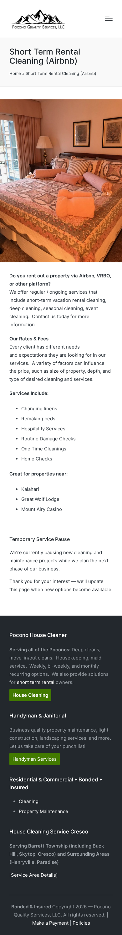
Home (15, 73)
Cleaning (28, 801)
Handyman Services (35, 759)
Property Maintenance (43, 811)
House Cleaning (30, 695)
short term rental (35, 682)
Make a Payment (50, 923)
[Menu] (109, 19)
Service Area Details (33, 875)
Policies (81, 923)
